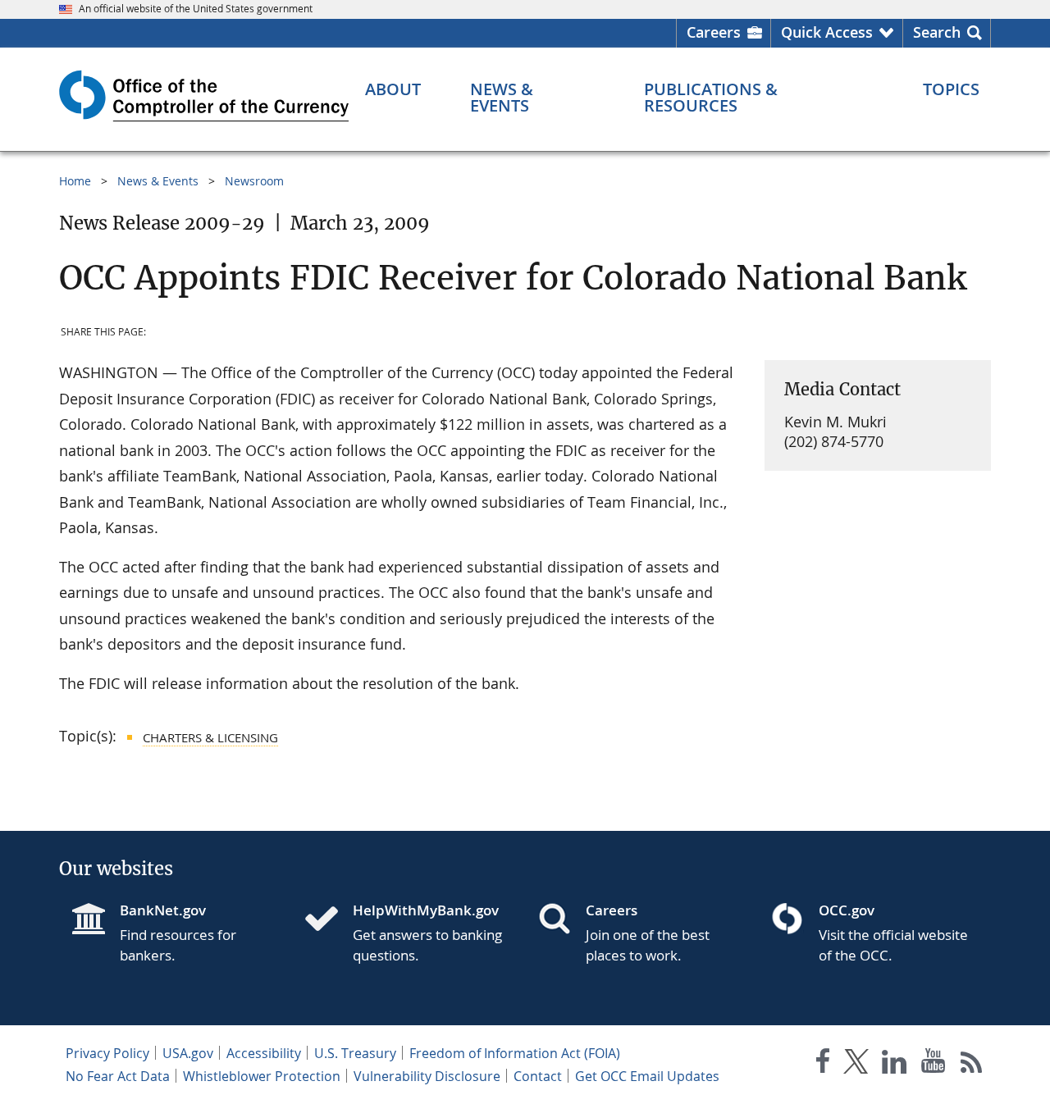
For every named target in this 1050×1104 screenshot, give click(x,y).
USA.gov (187, 1053)
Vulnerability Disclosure (427, 1076)
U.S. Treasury (355, 1053)
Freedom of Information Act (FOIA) (514, 1053)
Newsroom (254, 181)
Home (75, 181)
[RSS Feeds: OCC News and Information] (971, 1064)
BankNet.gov (163, 910)
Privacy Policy (107, 1053)
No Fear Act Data (118, 1076)
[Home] (328, 920)
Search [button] (937, 32)
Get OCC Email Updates (647, 1076)
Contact (538, 1076)
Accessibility (263, 1053)
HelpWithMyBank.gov (426, 910)
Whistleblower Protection (261, 1076)
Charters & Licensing (210, 737)
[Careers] (561, 920)
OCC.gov (846, 910)
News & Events (158, 181)
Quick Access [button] (827, 32)
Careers (714, 32)
